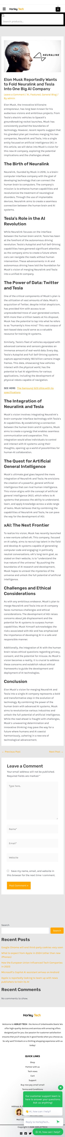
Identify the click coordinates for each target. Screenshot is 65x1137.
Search (5, 924)
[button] (4, 9)
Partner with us (32, 1067)
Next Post (56, 751)
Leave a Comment (14, 94)
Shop (32, 1062)
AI (28, 94)
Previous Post (11, 751)
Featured (35, 94)
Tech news (32, 1071)
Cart (33, 1076)
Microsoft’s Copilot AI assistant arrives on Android (30, 972)
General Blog (49, 94)
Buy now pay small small (32, 1085)
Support (32, 1080)
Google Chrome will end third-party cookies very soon (32, 947)
